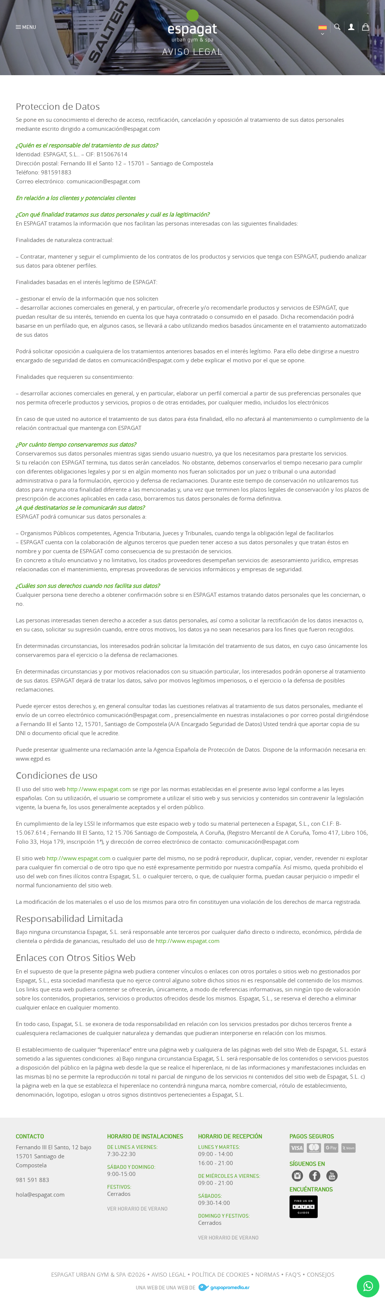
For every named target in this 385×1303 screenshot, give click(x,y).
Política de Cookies (220, 1274)
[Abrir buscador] (337, 26)
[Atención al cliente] (368, 1286)
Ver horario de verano (137, 1208)
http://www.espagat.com (99, 789)
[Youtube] (332, 1176)
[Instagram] (297, 1176)
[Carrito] (365, 26)
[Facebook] (315, 1176)
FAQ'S (293, 1274)
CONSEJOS (320, 1274)
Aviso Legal (169, 1274)
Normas (267, 1274)
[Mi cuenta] (351, 26)
